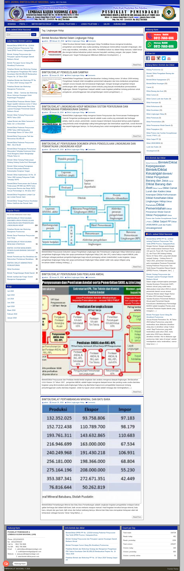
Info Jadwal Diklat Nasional (160, 234)
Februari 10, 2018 (57, 41)
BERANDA (12, 24)
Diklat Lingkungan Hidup (76, 41)
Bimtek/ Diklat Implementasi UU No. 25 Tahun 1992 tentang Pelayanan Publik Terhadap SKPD (21, 177)
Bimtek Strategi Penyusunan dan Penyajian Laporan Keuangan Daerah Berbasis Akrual (20, 56)
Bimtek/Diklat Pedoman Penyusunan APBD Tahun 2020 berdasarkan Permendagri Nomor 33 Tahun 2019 (20, 130)
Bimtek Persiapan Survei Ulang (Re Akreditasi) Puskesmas (87, 545)
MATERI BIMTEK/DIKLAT (42, 24)
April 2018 (11, 306)
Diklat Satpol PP (152, 139)
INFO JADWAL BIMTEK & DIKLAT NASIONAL (27, 1)
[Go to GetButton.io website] (6, 568)
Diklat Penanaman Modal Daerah (158, 125)
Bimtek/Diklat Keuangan (155, 83)
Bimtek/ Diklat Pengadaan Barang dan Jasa (159, 177)
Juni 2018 (10, 303)
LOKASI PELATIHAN (89, 24)
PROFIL (22, 24)
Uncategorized (151, 151)
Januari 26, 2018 (57, 75)
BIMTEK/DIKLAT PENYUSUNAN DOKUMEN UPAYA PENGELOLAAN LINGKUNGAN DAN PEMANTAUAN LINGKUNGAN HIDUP (89, 145)
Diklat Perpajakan (152, 129)
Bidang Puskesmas (153, 70)
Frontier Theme (172, 569)
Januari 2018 (12, 318)
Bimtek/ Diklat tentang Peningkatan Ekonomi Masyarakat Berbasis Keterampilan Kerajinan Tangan (20, 168)
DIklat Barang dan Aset (154, 91)
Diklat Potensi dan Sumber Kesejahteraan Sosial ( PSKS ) (161, 218)
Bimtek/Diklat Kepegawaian (156, 80)
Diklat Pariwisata (152, 118)
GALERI (107, 24)
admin (46, 41)
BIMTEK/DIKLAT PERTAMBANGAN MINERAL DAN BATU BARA (76, 399)
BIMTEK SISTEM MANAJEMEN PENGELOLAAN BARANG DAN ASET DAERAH (21, 250)
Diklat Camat (151, 95)
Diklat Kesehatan (13, 269)
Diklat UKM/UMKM (153, 143)
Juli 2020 (10, 291)
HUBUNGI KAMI (120, 24)
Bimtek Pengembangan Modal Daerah (21, 273)
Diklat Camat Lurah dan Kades (157, 99)
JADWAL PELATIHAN (66, 24)
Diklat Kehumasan (153, 106)
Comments (92, 41)
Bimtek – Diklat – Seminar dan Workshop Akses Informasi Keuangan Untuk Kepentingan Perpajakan (22, 95)
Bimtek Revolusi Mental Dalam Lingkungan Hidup (68, 37)
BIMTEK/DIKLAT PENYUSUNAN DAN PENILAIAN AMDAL (73, 274)
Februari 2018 (12, 314)
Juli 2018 (10, 299)
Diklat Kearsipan (152, 102)
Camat (148, 87)
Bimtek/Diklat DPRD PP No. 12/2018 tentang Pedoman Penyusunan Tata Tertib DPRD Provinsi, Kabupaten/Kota (21, 48)
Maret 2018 (11, 310)
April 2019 (11, 295)
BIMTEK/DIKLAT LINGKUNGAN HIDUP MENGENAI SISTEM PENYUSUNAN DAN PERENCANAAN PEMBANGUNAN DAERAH (85, 108)
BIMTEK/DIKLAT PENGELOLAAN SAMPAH (65, 72)
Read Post (137, 65)
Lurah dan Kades (152, 147)
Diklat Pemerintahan (153, 122)
